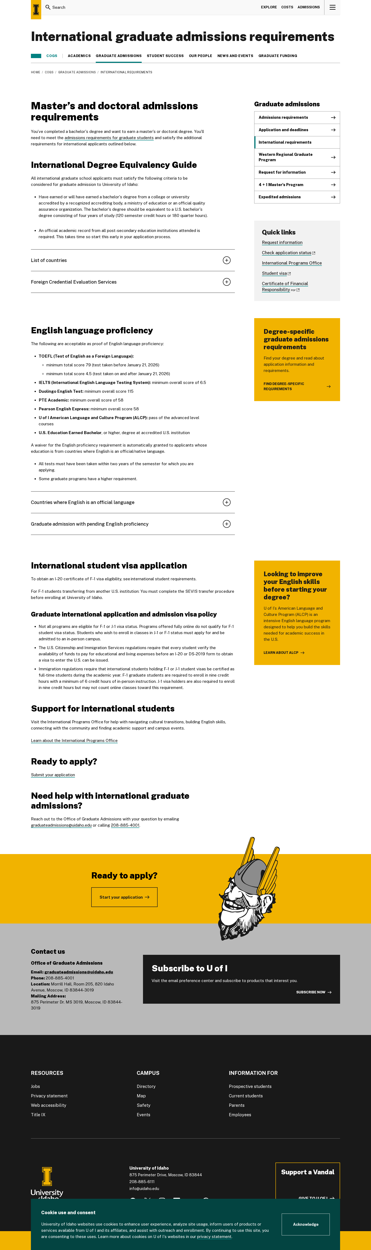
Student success (165, 56)
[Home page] (36, 9)
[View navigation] (332, 7)
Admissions (309, 7)
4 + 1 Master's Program (281, 184)
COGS (51, 56)
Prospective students (250, 1086)
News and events (235, 56)
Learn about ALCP (281, 653)
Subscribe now (310, 992)
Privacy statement (49, 1095)
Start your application (121, 897)
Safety (144, 1105)
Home (35, 72)
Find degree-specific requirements (284, 386)
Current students (246, 1095)
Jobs (35, 1086)
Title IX (38, 1114)
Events (143, 1114)
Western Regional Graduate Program (286, 157)
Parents (237, 1105)
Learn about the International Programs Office (74, 740)
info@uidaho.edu (144, 1188)
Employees (240, 1114)
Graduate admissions (118, 56)
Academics (79, 56)
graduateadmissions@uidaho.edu (61, 825)
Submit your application (53, 774)
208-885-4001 (125, 825)
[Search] (48, 7)
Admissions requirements (283, 117)
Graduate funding (277, 56)
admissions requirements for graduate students (109, 137)
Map (141, 1095)
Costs (287, 7)
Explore (269, 7)
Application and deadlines (283, 130)
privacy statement (214, 1236)
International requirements (285, 142)
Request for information (282, 172)
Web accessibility (48, 1105)
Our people (200, 56)
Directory (146, 1086)
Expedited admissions (280, 197)
